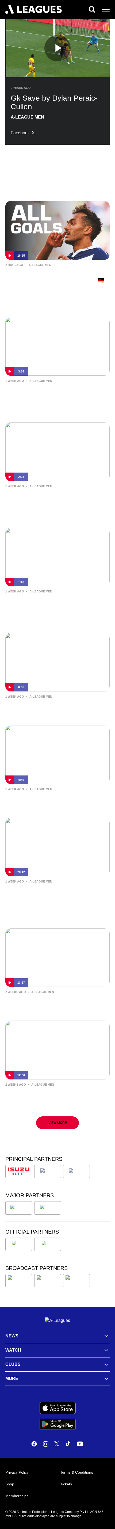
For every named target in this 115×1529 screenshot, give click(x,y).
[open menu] (106, 9)
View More (57, 1123)
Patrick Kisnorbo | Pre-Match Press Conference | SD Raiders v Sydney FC (52, 708)
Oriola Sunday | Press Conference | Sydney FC (49, 800)
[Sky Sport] (76, 1280)
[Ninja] (47, 1171)
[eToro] (47, 1207)
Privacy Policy (17, 1472)
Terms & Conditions (76, 1472)
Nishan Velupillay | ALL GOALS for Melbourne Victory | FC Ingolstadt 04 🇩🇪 (55, 276)
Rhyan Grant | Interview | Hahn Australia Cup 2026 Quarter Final (55, 603)
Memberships (16, 1496)
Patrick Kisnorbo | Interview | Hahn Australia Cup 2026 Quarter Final (48, 497)
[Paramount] (47, 1280)
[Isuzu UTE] (19, 1171)
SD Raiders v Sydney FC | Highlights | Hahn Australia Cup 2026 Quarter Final (53, 392)
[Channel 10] (19, 1280)
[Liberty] (19, 1207)
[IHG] (47, 1244)
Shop (9, 1484)
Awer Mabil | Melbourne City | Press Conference (50, 1003)
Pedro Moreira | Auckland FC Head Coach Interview (56, 893)
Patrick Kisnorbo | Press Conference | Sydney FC (52, 1096)
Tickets (66, 1484)
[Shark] (76, 1171)
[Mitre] (19, 1244)
